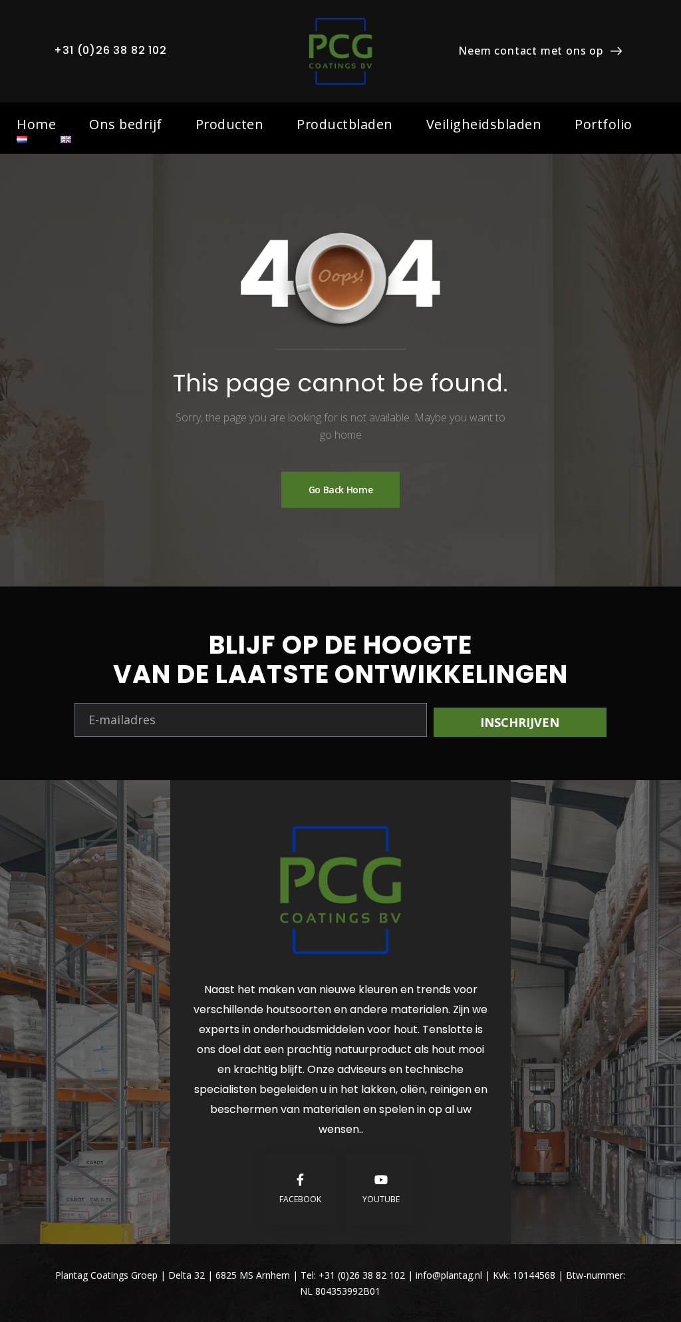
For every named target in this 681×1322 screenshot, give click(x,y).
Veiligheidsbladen (484, 124)
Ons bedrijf (125, 124)
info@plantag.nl (450, 1275)
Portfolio (603, 124)
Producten (230, 124)
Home (36, 124)
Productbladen (345, 124)
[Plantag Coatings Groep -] (340, 51)
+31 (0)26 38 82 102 (110, 50)
